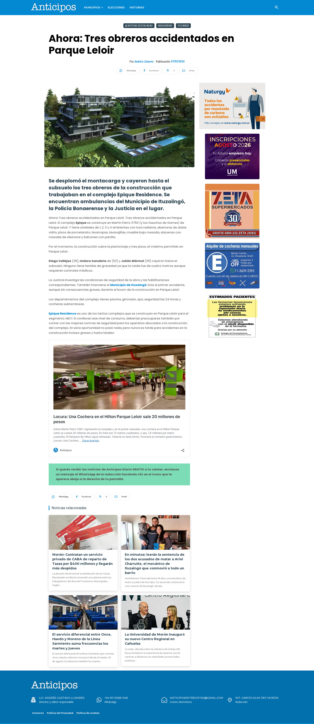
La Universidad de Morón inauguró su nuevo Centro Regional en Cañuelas (155, 639)
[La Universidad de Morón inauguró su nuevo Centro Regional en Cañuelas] (155, 612)
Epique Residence (62, 313)
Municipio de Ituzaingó (128, 285)
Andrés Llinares (144, 61)
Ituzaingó (183, 25)
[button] (276, 7)
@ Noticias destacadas (139, 25)
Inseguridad (165, 25)
